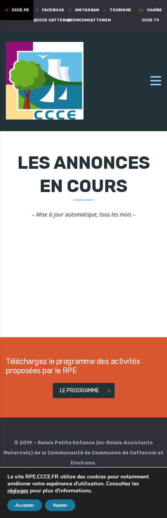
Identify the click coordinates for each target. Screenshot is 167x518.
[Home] (45, 80)
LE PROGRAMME (79, 390)
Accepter (24, 505)
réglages (17, 490)
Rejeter (60, 505)
